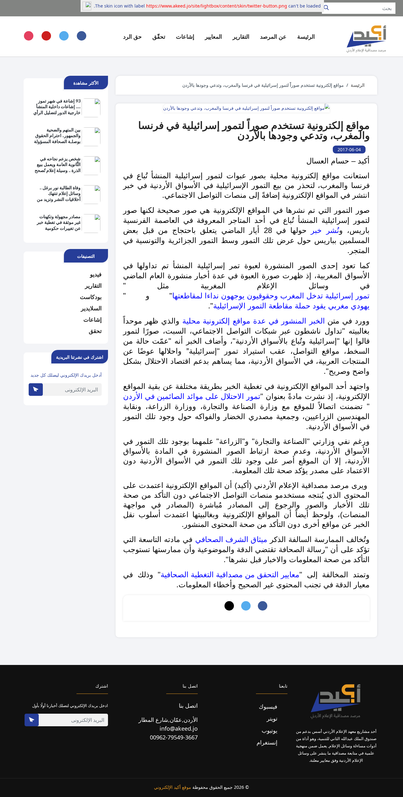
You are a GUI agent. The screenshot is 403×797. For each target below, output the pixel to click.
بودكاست (91, 297)
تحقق (95, 331)
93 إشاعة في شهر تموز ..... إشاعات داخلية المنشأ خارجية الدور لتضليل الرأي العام (57, 107)
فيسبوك (269, 706)
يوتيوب (270, 730)
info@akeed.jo (179, 728)
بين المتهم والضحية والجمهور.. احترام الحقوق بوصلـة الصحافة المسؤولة (57, 135)
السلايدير (91, 308)
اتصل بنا (188, 705)
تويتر (273, 718)
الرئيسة (306, 36)
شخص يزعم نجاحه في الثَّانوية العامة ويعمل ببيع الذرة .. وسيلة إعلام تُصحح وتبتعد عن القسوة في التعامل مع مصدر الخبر (58, 165)
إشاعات (92, 319)
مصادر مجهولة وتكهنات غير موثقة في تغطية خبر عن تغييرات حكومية (59, 222)
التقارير (93, 285)
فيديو (96, 274)
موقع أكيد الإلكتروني (172, 787)
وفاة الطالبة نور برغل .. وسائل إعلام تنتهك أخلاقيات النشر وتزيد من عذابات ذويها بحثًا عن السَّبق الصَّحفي (59, 193)
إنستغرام (268, 742)
